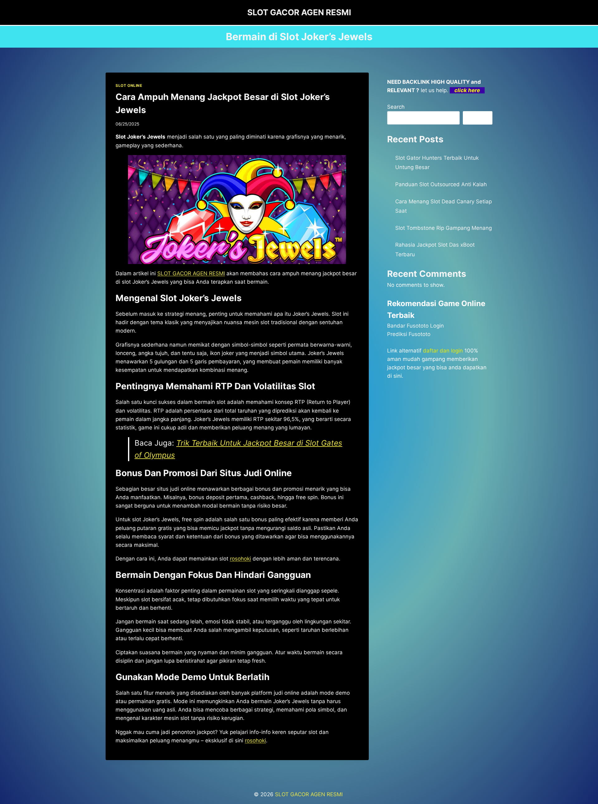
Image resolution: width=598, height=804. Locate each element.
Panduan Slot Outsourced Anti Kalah (441, 184)
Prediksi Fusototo (408, 334)
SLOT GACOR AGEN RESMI (309, 794)
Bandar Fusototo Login (415, 326)
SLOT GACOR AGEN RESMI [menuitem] (191, 273)
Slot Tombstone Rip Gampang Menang (443, 228)
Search (396, 107)
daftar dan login (443, 351)
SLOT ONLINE (129, 85)
